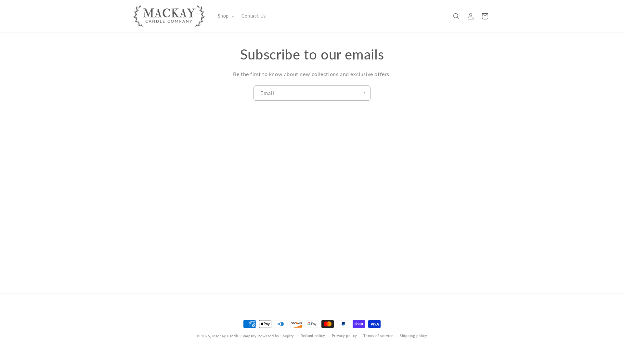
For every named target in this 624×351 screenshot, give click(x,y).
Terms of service (378, 335)
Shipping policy (413, 335)
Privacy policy (344, 335)
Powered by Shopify (276, 336)
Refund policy (313, 335)
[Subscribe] (363, 93)
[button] (226, 16)
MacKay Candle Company (234, 336)
